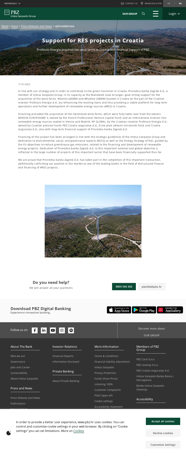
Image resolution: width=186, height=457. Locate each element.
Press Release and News (25, 398)
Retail (4, 26)
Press (14, 26)
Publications (18, 403)
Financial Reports (63, 356)
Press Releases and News (36, 26)
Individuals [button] (10, 3)
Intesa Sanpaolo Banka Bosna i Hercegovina (155, 378)
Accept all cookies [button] (163, 421)
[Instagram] (62, 330)
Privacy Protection (105, 373)
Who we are (18, 356)
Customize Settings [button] (163, 444)
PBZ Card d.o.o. (145, 359)
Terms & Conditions (106, 356)
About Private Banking (65, 381)
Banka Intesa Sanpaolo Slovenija (150, 387)
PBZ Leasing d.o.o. (147, 365)
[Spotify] (71, 330)
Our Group (129, 13)
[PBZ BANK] (20, 13)
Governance (18, 361)
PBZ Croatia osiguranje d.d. (152, 370)
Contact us (131, 3)
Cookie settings (103, 401)
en (180, 3)
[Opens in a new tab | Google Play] (144, 310)
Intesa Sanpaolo (104, 367)
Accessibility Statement (108, 406)
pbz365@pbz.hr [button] (152, 286)
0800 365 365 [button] (124, 286)
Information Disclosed (65, 361)
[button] (181, 414)
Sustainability (19, 373)
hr (168, 3)
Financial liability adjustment (112, 361)
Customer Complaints (107, 390)
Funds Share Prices (106, 378)
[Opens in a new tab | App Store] (119, 310)
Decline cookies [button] (163, 433)
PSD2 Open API (103, 395)
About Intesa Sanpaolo (24, 378)
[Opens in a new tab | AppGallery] (170, 310)
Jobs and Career (20, 367)
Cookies (78, 431)
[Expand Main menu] (155, 13)
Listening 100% (103, 384)
